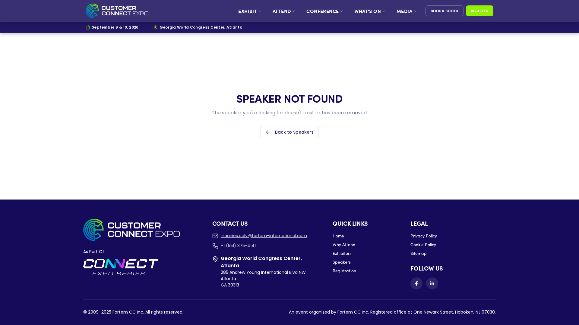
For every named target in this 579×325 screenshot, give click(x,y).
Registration (344, 271)
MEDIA (404, 11)
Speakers (342, 262)
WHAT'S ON (367, 11)
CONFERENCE (322, 11)
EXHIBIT (247, 11)
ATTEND (282, 11)
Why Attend (344, 244)
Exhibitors (342, 253)
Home (338, 236)
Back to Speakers (294, 132)
